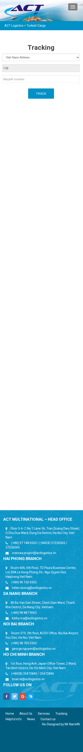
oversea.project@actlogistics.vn (34, 553)
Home (10, 713)
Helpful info (14, 719)
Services (44, 713)
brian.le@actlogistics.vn (28, 679)
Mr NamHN (72, 724)
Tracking (61, 713)
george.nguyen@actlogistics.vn (34, 648)
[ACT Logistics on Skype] (31, 696)
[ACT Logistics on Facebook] (6, 696)
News (31, 719)
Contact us (48, 719)
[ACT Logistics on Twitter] (15, 696)
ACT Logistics (13, 25)
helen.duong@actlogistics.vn (32, 588)
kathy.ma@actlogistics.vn (29, 618)
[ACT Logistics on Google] (22, 696)
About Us (25, 713)
